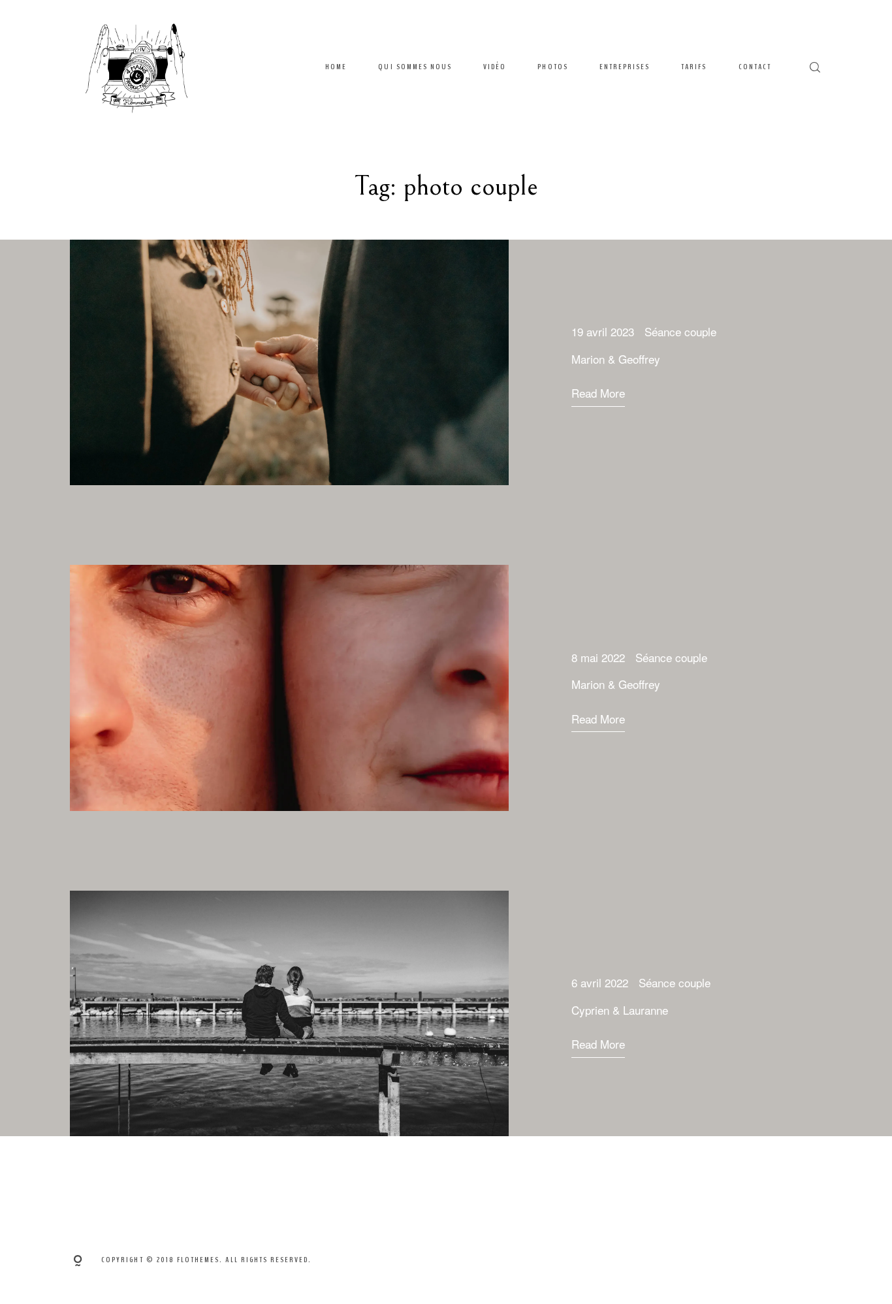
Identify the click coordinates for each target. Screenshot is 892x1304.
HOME (336, 66)
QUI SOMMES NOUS (415, 66)
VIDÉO (494, 66)
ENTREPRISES (624, 66)
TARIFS (694, 66)
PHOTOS (552, 66)
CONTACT (755, 66)
